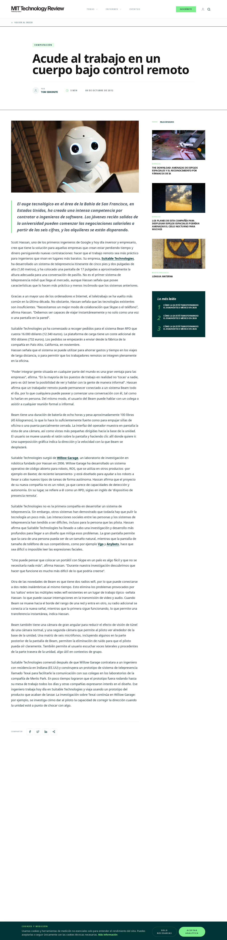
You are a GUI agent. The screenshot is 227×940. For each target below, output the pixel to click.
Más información (107, 934)
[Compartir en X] (38, 731)
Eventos (135, 9)
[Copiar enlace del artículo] (54, 731)
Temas (91, 9)
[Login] (203, 9)
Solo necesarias (164, 931)
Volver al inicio (23, 22)
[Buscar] (209, 9)
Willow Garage (67, 458)
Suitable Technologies (118, 258)
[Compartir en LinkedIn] (46, 731)
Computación (43, 45)
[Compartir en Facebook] (30, 731)
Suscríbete (186, 9)
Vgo (101, 544)
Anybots (113, 544)
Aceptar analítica (192, 931)
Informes (112, 9)
